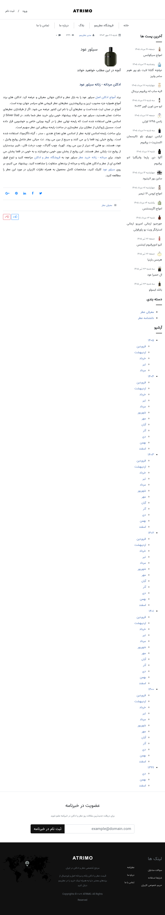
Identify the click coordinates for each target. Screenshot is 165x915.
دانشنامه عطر (146, 318)
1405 (151, 340)
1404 (151, 376)
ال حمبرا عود (154, 274)
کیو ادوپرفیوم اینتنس (149, 244)
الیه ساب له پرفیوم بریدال (146, 91)
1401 (151, 611)
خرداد (142, 358)
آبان (143, 424)
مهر (144, 418)
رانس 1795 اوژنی (152, 121)
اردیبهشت (140, 352)
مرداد (143, 370)
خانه (126, 25)
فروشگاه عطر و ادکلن (47, 157)
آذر (144, 430)
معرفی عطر (147, 312)
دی (144, 436)
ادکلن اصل (101, 97)
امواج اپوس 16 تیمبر (150, 193)
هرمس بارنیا (154, 259)
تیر (144, 364)
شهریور (142, 412)
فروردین (141, 346)
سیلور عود (89, 49)
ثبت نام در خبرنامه (47, 829)
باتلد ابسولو (155, 289)
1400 (151, 689)
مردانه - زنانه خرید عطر (92, 157)
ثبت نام (9, 11)
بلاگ (81, 25)
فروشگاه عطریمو (103, 25)
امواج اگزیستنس (152, 208)
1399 (151, 767)
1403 (151, 454)
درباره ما (64, 25)
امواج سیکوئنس (152, 55)
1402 (151, 533)
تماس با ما (42, 25)
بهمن (143, 442)
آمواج (112, 97)
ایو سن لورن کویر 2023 (148, 106)
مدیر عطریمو (85, 35)
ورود (24, 11)
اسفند (142, 448)
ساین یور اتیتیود (152, 178)
